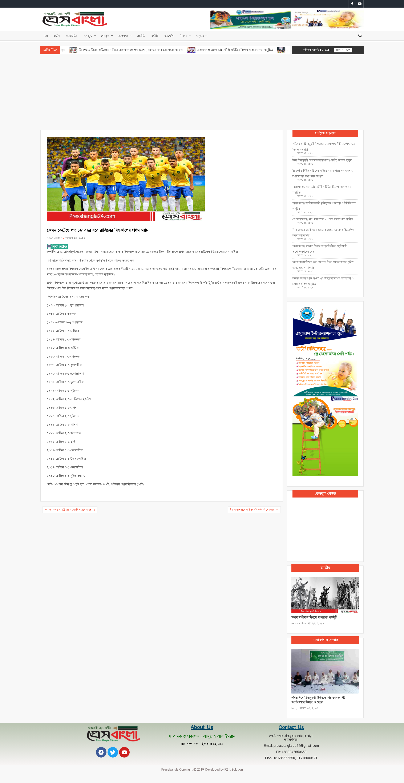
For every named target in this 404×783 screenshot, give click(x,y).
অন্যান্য (200, 35)
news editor (54, 238)
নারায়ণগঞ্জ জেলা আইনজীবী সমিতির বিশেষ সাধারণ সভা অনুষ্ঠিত (209, 50)
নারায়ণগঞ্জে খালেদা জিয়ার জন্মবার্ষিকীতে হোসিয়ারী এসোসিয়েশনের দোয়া (319, 248)
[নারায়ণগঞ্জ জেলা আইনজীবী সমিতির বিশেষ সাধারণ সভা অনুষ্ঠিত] (165, 50)
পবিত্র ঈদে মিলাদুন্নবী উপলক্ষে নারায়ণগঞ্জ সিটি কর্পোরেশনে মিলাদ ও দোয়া (323, 146)
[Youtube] (124, 752)
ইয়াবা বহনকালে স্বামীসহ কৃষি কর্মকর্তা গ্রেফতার (252, 509)
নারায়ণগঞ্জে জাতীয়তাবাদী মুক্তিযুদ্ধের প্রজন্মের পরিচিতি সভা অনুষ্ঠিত (324, 206)
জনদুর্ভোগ (169, 35)
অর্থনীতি (154, 35)
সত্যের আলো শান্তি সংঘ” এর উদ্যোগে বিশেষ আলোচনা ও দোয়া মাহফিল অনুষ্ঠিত (323, 281)
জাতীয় (57, 35)
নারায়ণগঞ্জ (123, 35)
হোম (46, 35)
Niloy (294, 708)
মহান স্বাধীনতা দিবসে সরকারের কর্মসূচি (314, 617)
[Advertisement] (202, 92)
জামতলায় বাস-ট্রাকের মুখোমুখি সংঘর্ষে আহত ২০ (72, 509)
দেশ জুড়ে (88, 35)
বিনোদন (183, 35)
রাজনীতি (141, 35)
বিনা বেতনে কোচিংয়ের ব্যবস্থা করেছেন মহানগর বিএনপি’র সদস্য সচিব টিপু (323, 232)
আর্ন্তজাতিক (71, 35)
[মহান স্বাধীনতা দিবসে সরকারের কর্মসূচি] (325, 595)
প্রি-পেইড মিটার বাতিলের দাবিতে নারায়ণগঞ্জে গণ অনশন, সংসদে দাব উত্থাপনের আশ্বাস (105, 50)
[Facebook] (101, 752)
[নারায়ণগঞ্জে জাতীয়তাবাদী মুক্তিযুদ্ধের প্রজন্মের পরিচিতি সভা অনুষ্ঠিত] (255, 50)
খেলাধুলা (105, 35)
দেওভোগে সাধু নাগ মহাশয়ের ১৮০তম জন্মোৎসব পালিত (323, 219)
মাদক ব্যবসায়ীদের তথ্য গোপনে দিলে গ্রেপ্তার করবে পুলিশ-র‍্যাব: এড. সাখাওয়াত (323, 264)
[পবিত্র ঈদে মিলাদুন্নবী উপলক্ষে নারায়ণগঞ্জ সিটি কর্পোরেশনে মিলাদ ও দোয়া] (325, 671)
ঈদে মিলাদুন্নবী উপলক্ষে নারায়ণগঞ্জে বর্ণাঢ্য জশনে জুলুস (322, 160)
